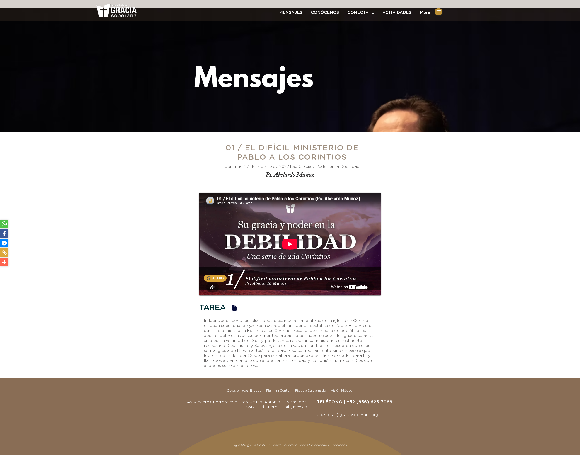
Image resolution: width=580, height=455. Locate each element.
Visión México (342, 390)
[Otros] (4, 262)
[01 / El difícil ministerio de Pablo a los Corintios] (234, 308)
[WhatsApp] (4, 224)
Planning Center (278, 390)
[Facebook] (4, 233)
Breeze (255, 390)
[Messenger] (4, 243)
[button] (360, 10)
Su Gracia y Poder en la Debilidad (326, 167)
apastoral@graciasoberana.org (347, 415)
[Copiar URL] (4, 252)
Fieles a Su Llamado (310, 390)
